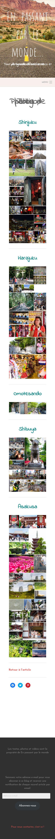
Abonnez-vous (27, 805)
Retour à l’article (20, 670)
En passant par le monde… (27, 34)
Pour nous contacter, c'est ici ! (27, 827)
